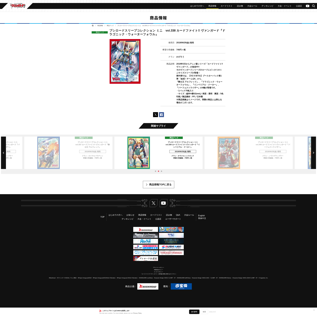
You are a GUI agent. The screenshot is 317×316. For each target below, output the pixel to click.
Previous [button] (3, 153)
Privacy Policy (137, 313)
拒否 (204, 312)
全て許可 (194, 312)
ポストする (155, 114)
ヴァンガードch (307, 5)
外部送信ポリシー (158, 269)
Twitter (154, 203)
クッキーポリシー (158, 271)
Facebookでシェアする (161, 114)
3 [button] (161, 171)
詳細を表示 (212, 312)
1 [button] (155, 171)
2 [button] (158, 171)
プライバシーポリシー (158, 267)
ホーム (93, 26)
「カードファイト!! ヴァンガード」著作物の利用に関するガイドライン (158, 274)
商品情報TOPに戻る (160, 184)
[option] (68, 153)
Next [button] (313, 153)
